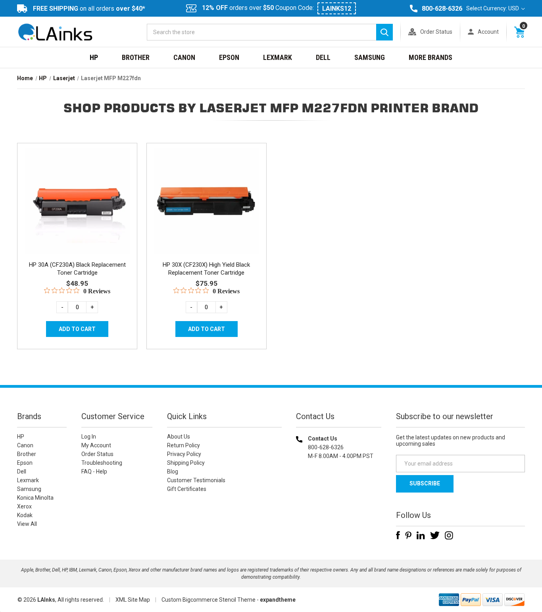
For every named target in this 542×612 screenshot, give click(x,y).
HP (94, 57)
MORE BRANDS (430, 57)
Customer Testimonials (196, 480)
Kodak (25, 515)
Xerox (24, 506)
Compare (75, 209)
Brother (136, 57)
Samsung (369, 57)
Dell (323, 57)
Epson (229, 57)
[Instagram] (449, 535)
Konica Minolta (35, 498)
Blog (172, 471)
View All (27, 524)
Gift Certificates (186, 489)
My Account (96, 445)
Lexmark (277, 57)
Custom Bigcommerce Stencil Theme (208, 600)
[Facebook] (398, 535)
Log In (88, 436)
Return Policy (183, 445)
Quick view (76, 192)
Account (488, 32)
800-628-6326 (442, 8)
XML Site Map (132, 600)
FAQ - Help (94, 471)
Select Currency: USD (493, 8)
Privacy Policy (184, 454)
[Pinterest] (408, 535)
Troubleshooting (101, 463)
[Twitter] (435, 535)
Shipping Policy (186, 463)
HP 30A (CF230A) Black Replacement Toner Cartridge (77, 268)
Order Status (436, 32)
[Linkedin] (421, 535)
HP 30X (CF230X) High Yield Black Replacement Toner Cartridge (206, 268)
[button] (339, 507)
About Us (178, 436)
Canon (184, 57)
